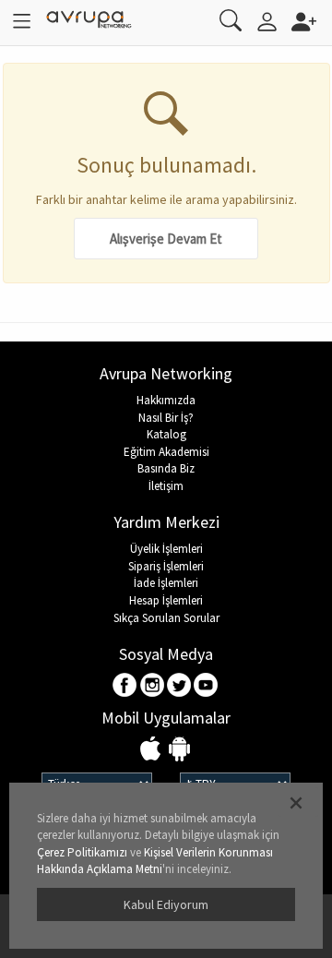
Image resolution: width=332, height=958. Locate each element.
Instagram (152, 686)
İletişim (166, 486)
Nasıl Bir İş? (166, 417)
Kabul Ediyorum (166, 904)
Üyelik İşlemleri (166, 549)
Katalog (166, 434)
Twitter (179, 686)
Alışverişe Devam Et (166, 238)
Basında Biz (166, 468)
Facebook (126, 686)
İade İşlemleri (166, 583)
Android (179, 749)
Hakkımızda (166, 400)
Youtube (206, 686)
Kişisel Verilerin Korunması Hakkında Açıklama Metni (155, 861)
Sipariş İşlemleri (166, 566)
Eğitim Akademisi (166, 452)
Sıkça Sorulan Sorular (166, 618)
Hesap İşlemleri (166, 600)
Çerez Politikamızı (82, 852)
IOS (152, 749)
